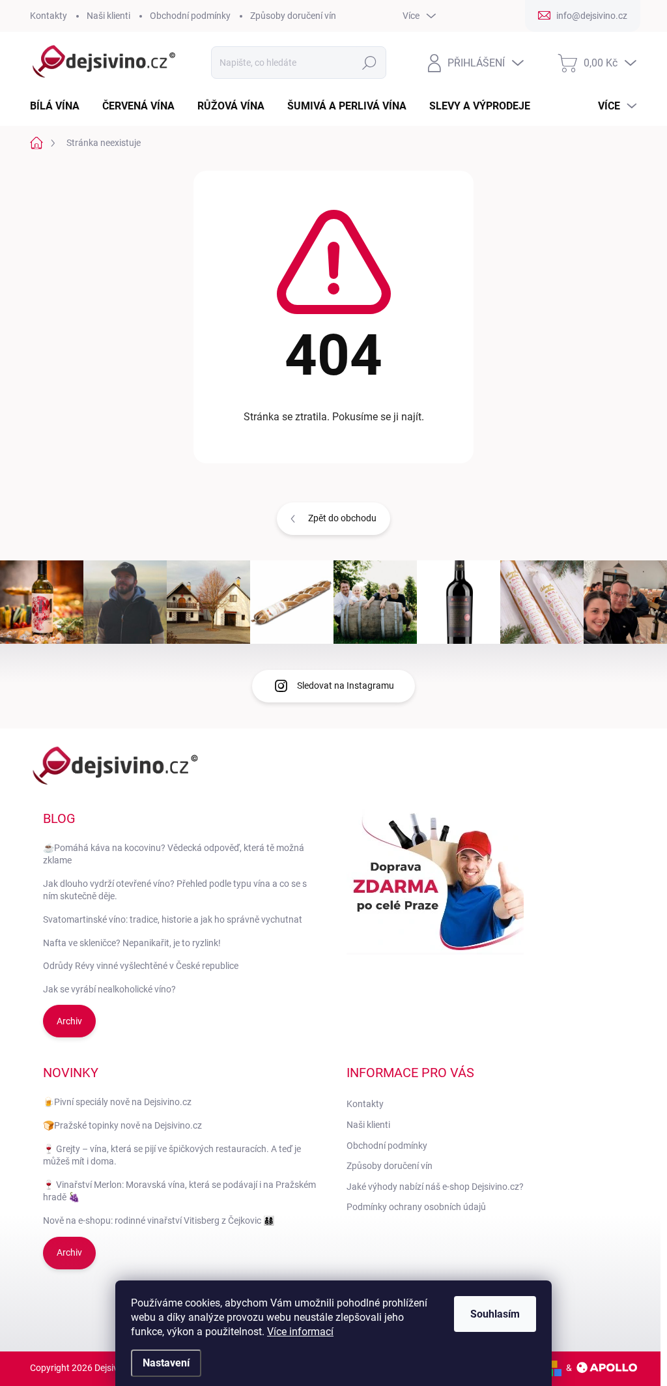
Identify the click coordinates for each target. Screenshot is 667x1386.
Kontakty (48, 15)
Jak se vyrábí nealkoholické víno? (109, 989)
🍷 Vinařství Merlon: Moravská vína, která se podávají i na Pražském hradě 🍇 (179, 1191)
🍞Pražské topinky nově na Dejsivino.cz (122, 1125)
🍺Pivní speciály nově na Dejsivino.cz (117, 1102)
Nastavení (166, 1363)
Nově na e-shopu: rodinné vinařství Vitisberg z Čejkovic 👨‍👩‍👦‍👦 (158, 1220)
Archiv (69, 1021)
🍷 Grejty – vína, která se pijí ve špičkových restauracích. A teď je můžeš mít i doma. (172, 1155)
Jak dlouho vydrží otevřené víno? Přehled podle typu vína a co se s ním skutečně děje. (175, 890)
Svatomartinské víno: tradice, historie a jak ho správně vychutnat (172, 919)
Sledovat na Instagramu (345, 685)
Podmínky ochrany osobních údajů (416, 1207)
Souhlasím (495, 1314)
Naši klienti (108, 15)
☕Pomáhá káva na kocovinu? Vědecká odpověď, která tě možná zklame (173, 854)
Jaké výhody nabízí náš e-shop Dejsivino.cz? (435, 1186)
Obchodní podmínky (190, 15)
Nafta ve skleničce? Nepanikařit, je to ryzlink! (132, 943)
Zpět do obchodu (342, 518)
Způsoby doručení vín (293, 15)
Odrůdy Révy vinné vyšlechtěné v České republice (140, 965)
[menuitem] (59, 106)
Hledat (369, 62)
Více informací (300, 1331)
